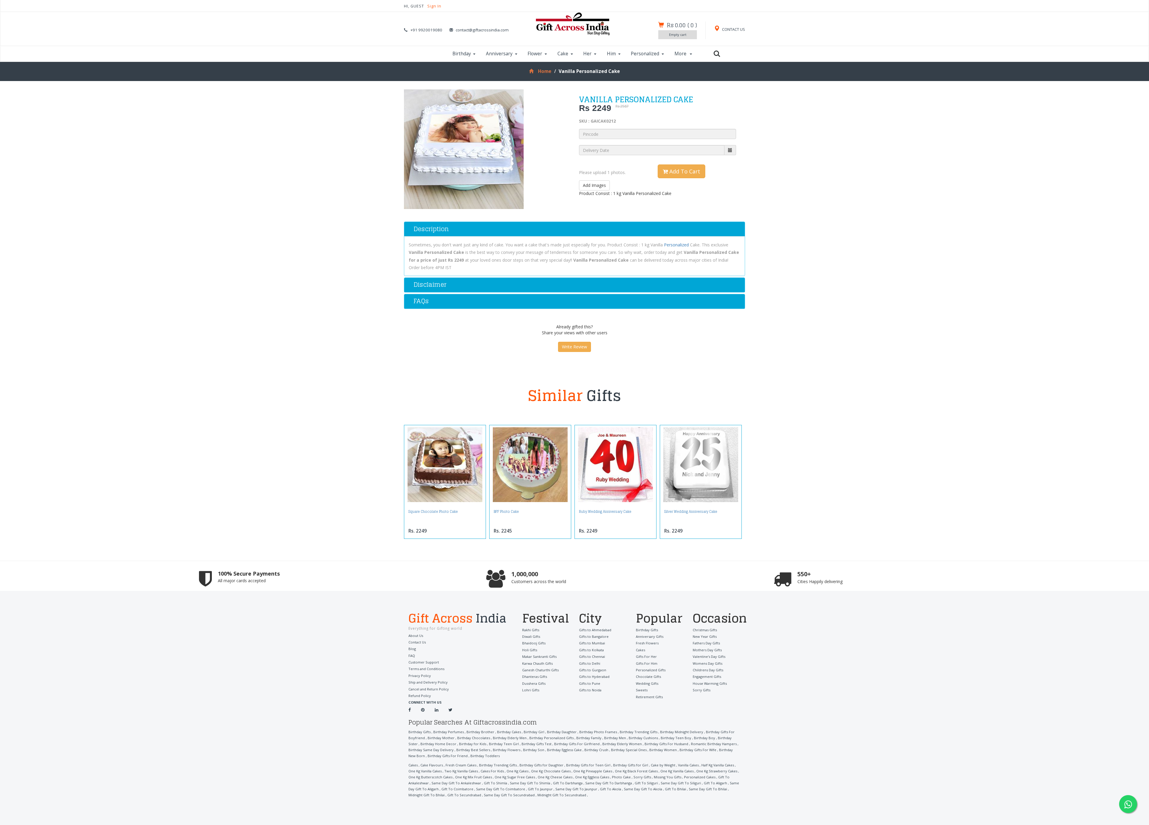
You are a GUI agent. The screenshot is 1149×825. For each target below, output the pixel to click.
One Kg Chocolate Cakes (551, 771)
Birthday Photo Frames (598, 732)
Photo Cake (621, 777)
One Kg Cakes (517, 771)
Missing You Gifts (667, 777)
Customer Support (423, 662)
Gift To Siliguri (646, 783)
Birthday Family (588, 738)
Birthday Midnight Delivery (681, 732)
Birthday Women (663, 750)
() (682, 25)
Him (611, 54)
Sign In (434, 6)
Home (544, 71)
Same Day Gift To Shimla (530, 783)
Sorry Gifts (701, 690)
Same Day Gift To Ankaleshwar (456, 783)
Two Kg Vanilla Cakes (461, 771)
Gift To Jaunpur (540, 789)
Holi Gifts (529, 650)
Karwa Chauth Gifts (537, 663)
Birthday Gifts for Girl (630, 765)
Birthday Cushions (643, 738)
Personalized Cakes (699, 777)
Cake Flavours (431, 765)
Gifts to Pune (589, 683)
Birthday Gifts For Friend (448, 756)
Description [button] (431, 228)
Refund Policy (419, 695)
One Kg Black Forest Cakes (636, 771)
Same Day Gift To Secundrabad (509, 795)
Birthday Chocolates (473, 738)
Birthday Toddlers (485, 756)
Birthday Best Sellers (473, 750)
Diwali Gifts (531, 636)
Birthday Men (615, 738)
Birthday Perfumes (448, 732)
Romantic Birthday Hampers (714, 744)
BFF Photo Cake (506, 512)
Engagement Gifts (707, 676)
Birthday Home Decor (438, 744)
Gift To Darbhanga (568, 783)
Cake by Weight (663, 765)
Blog (412, 648)
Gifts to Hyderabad (594, 676)
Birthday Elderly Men (510, 738)
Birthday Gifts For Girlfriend (577, 744)
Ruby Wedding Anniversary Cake (605, 512)
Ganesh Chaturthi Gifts (540, 670)
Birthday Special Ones (629, 750)
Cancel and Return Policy (428, 689)
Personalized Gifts (650, 670)
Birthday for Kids (472, 744)
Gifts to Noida (590, 690)
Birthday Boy (704, 738)
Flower (535, 54)
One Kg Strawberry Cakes (716, 771)
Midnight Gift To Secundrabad (561, 795)
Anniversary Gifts (649, 636)
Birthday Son (533, 750)
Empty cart (677, 34)
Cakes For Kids (492, 771)
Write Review (574, 347)
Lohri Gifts (530, 690)
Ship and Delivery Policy (428, 682)
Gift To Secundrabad (464, 795)
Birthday (461, 54)
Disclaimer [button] (430, 284)
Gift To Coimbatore (457, 789)
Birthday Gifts (647, 630)
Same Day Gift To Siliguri (681, 783)
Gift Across (457, 619)
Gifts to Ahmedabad (595, 630)
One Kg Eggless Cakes (592, 777)
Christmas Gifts (705, 630)
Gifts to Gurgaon (592, 670)
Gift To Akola (610, 789)
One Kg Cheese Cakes (555, 777)
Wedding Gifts (647, 683)
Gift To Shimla (495, 783)
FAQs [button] (421, 300)
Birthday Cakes (509, 732)
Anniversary (499, 54)
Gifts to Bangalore (594, 636)
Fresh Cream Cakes (461, 765)
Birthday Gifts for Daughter (541, 765)
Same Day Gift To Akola (643, 789)
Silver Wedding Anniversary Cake (690, 512)
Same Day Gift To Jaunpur (576, 789)
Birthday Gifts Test (536, 744)
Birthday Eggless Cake (564, 750)
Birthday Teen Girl (504, 744)
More (681, 54)
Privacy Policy (419, 675)
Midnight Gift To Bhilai (426, 795)
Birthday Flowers (506, 750)
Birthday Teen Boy (676, 738)
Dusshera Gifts (533, 683)
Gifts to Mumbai (592, 643)
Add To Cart (684, 171)
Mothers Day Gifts (707, 650)
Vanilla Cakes (688, 765)
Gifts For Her (646, 656)
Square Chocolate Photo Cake (433, 512)
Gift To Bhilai (675, 789)
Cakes (640, 650)
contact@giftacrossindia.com (482, 30)
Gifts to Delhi (589, 663)
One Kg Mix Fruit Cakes (473, 777)
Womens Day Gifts (707, 663)
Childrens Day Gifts (708, 670)
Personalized (645, 54)
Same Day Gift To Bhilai (708, 789)
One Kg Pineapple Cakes (592, 771)
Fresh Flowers (647, 643)
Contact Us (417, 642)
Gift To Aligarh (715, 783)
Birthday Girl (534, 732)
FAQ (411, 655)
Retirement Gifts (649, 697)
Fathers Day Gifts (706, 643)
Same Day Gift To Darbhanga (608, 783)
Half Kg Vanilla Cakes (717, 765)
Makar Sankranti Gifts (539, 656)
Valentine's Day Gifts (709, 656)
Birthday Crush (596, 750)
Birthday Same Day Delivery (431, 750)
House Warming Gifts (710, 683)
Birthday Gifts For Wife (698, 750)
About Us (415, 635)
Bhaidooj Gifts (533, 643)
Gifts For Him (646, 663)
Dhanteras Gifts (534, 676)
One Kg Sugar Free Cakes (515, 777)
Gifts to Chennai (592, 656)
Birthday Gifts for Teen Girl (588, 765)
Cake (562, 54)
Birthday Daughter (562, 732)
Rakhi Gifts (530, 630)
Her (587, 54)
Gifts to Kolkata (591, 650)
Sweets (642, 690)
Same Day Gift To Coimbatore (500, 789)
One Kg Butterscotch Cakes (430, 777)
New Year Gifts (705, 636)
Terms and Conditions (426, 669)
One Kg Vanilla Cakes (425, 771)
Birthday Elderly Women (622, 744)
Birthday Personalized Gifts (551, 738)
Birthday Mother (441, 738)
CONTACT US (733, 29)
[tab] (574, 229)
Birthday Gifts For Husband (666, 744)
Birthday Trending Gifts (638, 732)
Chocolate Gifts (648, 676)
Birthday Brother (480, 732)
